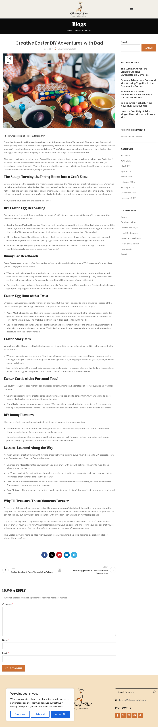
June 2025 (126, 160)
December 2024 (128, 192)
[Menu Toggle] (131, 9)
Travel (124, 254)
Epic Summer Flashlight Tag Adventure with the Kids (136, 105)
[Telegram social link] (74, 555)
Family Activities (83, 30)
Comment (7, 603)
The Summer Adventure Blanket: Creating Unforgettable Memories (135, 71)
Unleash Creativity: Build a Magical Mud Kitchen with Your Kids (138, 114)
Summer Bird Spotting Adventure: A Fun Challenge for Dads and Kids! (136, 94)
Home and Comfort (130, 243)
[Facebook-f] (117, 715)
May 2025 (125, 166)
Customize (20, 714)
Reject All (40, 714)
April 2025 (126, 171)
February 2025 (128, 182)
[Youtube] (134, 715)
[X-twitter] (129, 715)
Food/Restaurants (129, 233)
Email (5, 652)
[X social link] (52, 555)
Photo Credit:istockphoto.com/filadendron (24, 135)
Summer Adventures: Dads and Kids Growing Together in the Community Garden (138, 83)
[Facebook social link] (44, 555)
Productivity (127, 249)
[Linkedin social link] (67, 555)
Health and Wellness (131, 238)
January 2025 (127, 187)
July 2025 (125, 155)
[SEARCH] (154, 691)
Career (124, 217)
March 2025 (126, 176)
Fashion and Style (129, 227)
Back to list (59, 570)
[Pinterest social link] (59, 555)
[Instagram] (123, 715)
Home (69, 30)
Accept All (60, 714)
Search (124, 42)
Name (5, 639)
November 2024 (128, 198)
